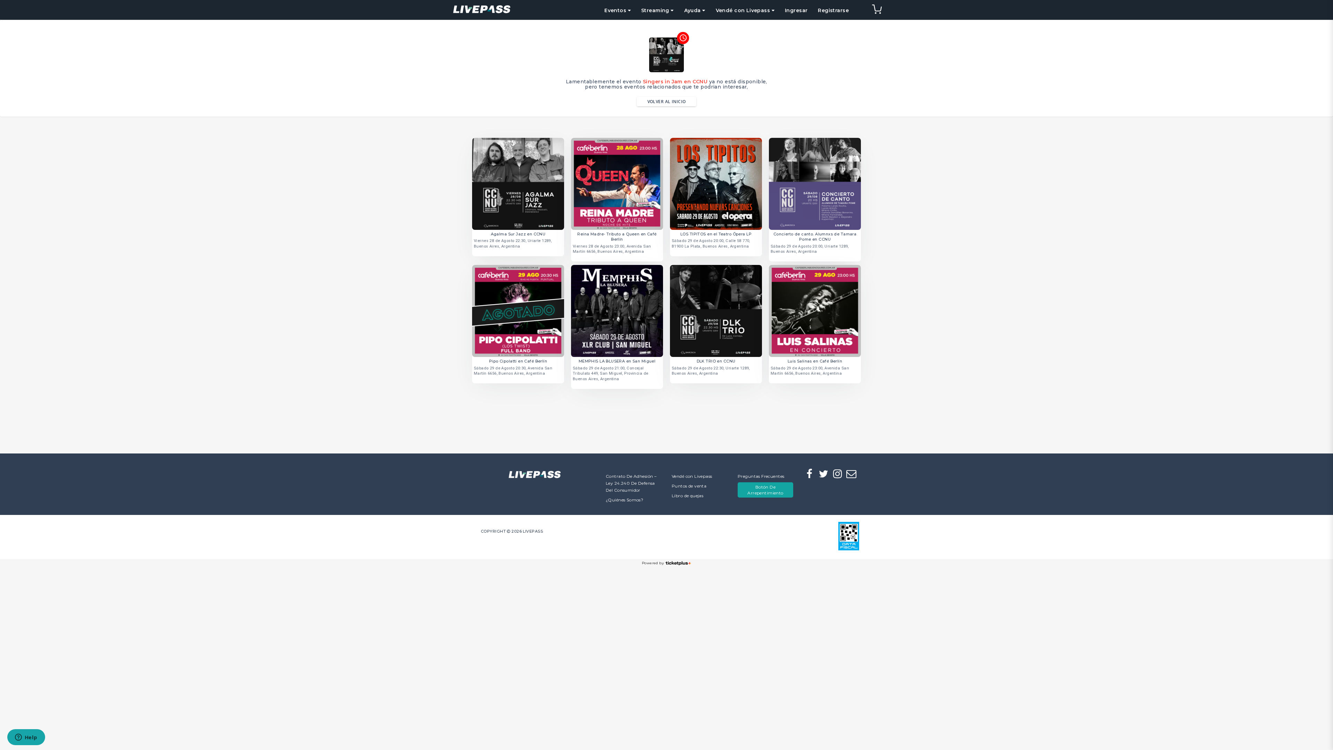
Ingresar (796, 10)
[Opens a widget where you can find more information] (26, 738)
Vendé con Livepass (692, 476)
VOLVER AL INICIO (666, 102)
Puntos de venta (689, 486)
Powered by (653, 563)
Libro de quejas (687, 495)
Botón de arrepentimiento (765, 489)
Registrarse (833, 10)
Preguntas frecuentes (761, 476)
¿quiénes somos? (624, 499)
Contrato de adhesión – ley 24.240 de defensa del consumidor (631, 483)
